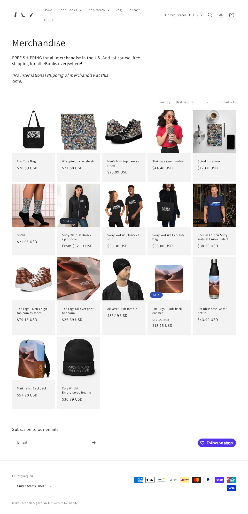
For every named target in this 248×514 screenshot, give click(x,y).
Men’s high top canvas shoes (123, 163)
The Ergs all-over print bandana (78, 311)
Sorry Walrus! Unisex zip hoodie (76, 237)
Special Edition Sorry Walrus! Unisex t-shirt (213, 237)
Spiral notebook (209, 161)
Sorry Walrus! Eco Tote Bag (168, 237)
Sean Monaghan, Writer (37, 503)
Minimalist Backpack (31, 389)
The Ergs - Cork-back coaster (167, 311)
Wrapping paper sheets (78, 161)
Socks (21, 235)
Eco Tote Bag (26, 161)
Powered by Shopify (65, 503)
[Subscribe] (93, 442)
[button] (70, 10)
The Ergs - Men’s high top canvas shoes (32, 311)
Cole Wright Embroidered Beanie (76, 391)
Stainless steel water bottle (212, 311)
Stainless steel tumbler (168, 161)
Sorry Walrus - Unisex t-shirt (123, 237)
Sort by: (165, 102)
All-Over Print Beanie (122, 309)
